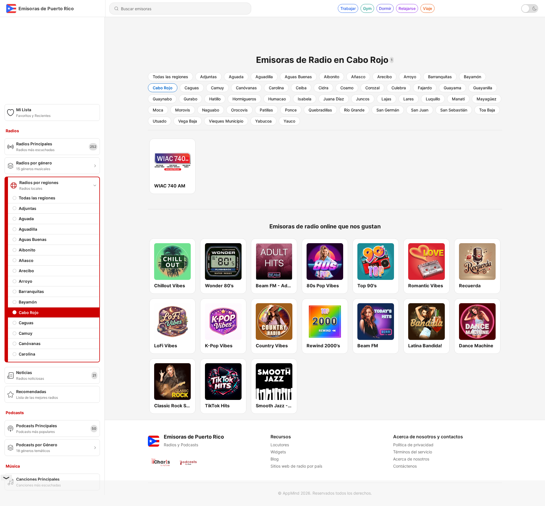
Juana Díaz (333, 98)
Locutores (280, 444)
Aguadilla (28, 229)
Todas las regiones (37, 197)
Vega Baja (187, 121)
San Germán (387, 110)
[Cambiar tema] (529, 8)
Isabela (304, 98)
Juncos (363, 98)
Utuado (159, 121)
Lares (408, 98)
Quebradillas (320, 110)
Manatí (458, 98)
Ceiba (301, 87)
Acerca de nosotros (411, 459)
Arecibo (26, 270)
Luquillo (433, 98)
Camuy (25, 333)
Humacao (277, 98)
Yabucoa (263, 121)
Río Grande (354, 110)
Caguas (26, 322)
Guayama (452, 87)
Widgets (278, 451)
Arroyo (25, 281)
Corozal (372, 87)
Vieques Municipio (226, 121)
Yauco (289, 121)
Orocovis (239, 110)
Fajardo (425, 87)
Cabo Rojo (29, 312)
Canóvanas (30, 343)
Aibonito (27, 249)
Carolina (27, 354)
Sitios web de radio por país (296, 466)
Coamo (346, 87)
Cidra (323, 87)
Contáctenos (405, 466)
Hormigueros (244, 98)
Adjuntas (27, 208)
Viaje (427, 8)
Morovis (182, 110)
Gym (367, 8)
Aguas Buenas (33, 239)
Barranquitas (31, 291)
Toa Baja (487, 110)
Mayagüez (486, 98)
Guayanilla (482, 87)
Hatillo (215, 98)
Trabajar (348, 8)
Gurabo (190, 98)
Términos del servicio (412, 451)
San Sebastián (453, 110)
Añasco (26, 260)
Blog (275, 459)
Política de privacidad (413, 444)
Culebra (398, 87)
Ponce (291, 110)
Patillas (266, 110)
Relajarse (407, 8)
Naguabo (210, 110)
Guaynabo (162, 98)
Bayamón (28, 302)
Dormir (385, 8)
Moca (158, 110)
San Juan (419, 110)
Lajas (386, 98)
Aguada (26, 218)
